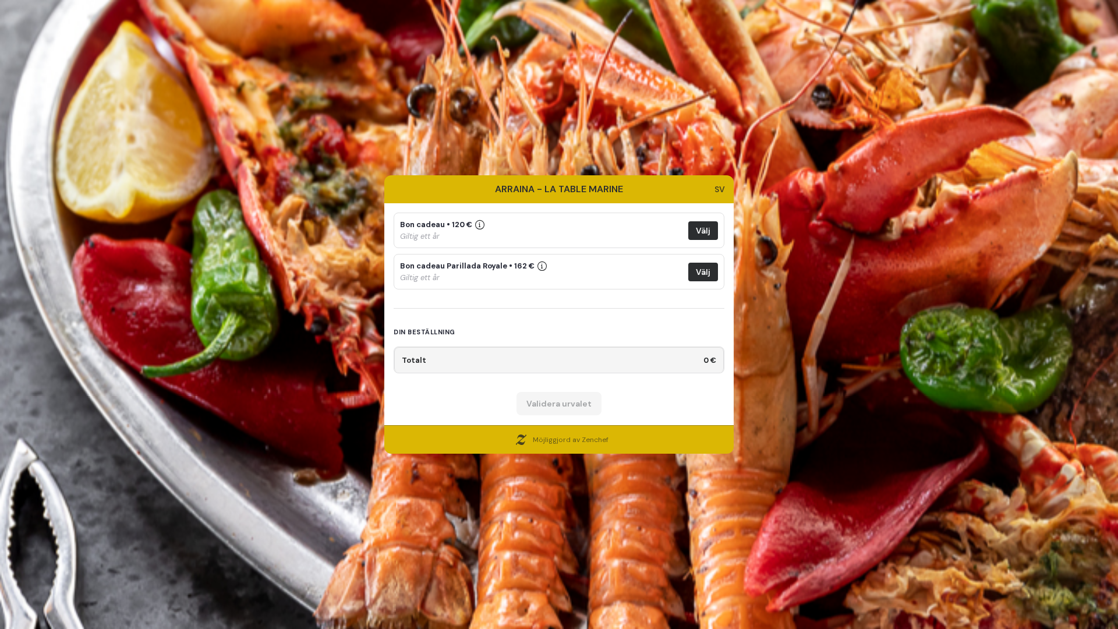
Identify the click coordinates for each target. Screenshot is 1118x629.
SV (719, 189)
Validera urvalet (559, 403)
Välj (703, 230)
